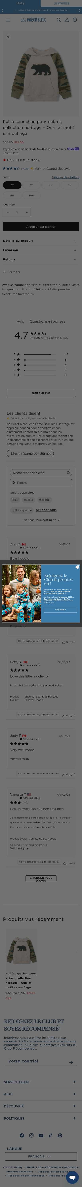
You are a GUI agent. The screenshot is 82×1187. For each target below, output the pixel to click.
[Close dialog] (77, 567)
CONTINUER (60, 610)
